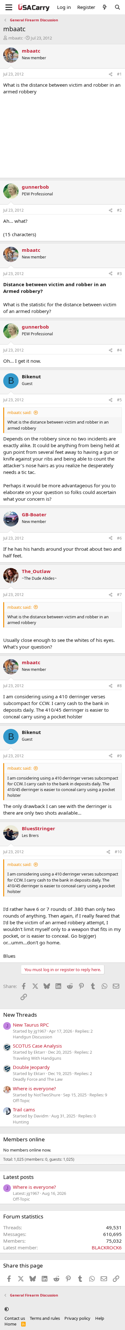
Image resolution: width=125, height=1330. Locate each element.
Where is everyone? (34, 1088)
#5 (119, 400)
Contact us (14, 1318)
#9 (119, 756)
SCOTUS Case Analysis (37, 1046)
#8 (119, 685)
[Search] (117, 7)
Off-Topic (21, 1100)
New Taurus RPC (31, 1024)
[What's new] (104, 7)
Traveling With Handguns (37, 1058)
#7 (119, 594)
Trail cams (24, 1109)
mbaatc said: (19, 412)
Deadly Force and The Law (38, 1079)
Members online (24, 1139)
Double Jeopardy (31, 1067)
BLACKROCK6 (107, 1247)
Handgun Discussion (32, 1037)
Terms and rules (45, 1318)
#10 (118, 851)
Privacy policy (77, 1318)
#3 (119, 273)
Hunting (21, 1122)
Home (10, 1324)
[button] (6, 1308)
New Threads (20, 1014)
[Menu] (8, 7)
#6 (119, 538)
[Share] (110, 74)
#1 (119, 74)
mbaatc (15, 38)
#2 (119, 210)
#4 (119, 350)
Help (99, 1318)
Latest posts (18, 1177)
